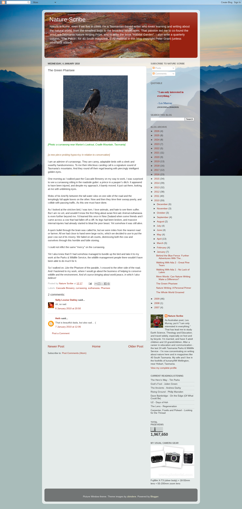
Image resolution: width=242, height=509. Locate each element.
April (159, 239)
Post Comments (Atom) (74, 353)
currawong (81, 288)
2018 (157, 166)
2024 (157, 139)
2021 (157, 152)
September (163, 217)
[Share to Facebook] (105, 283)
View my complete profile (164, 368)
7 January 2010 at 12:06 (68, 327)
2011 (157, 196)
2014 (157, 183)
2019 (157, 161)
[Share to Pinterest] (108, 283)
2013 (157, 187)
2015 (157, 179)
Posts (158, 68)
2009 (157, 299)
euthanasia (94, 288)
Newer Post (56, 346)
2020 (157, 157)
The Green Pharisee (166, 283)
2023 (157, 144)
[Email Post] (90, 283)
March (160, 243)
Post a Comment (60, 333)
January (161, 252)
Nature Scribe (67, 19)
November (162, 208)
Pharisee (105, 288)
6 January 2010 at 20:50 (68, 308)
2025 (157, 135)
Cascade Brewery (65, 288)
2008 (157, 303)
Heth (58, 318)
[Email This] (96, 283)
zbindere (131, 496)
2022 (157, 148)
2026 (157, 131)
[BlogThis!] (99, 283)
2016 (157, 174)
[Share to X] (102, 283)
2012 (157, 192)
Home (96, 346)
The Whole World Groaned (170, 292)
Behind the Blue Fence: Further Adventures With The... (172, 257)
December (162, 204)
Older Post (135, 346)
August (161, 221)
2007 (157, 307)
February (162, 247)
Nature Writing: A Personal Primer (173, 288)
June (160, 230)
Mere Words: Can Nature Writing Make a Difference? (173, 277)
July (159, 226)
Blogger (154, 496)
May (159, 234)
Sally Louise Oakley (66, 300)
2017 (157, 170)
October (161, 213)
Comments (161, 73)
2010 (157, 200)
